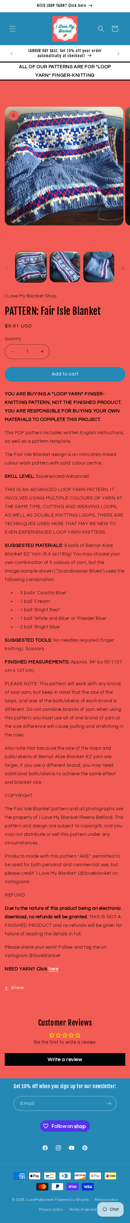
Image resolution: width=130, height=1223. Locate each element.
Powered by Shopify (72, 1200)
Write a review (65, 1059)
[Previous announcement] (12, 53)
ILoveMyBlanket (40, 1200)
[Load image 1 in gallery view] (30, 267)
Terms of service (83, 1209)
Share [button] (17, 988)
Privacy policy (51, 1209)
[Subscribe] (109, 1103)
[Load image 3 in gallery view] (98, 267)
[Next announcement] (118, 53)
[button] (13, 29)
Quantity (13, 339)
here (53, 969)
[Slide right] (123, 268)
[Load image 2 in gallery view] (65, 267)
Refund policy (106, 1200)
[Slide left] (7, 268)
